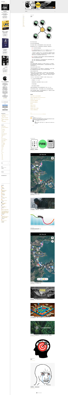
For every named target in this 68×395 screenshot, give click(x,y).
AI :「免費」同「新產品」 (4, 197)
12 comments (33, 360)
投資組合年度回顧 (3, 126)
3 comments (33, 284)
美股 (1, 137)
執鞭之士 (2, 196)
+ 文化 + (2, 159)
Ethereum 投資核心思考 (4, 139)
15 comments (33, 336)
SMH (23, 21)
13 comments (33, 388)
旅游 (1, 151)
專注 (31, 359)
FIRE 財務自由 (3, 129)
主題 (3, 54)
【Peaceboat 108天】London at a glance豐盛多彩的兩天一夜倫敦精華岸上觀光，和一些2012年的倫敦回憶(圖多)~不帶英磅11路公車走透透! (5, 212)
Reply (33, 125)
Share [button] (31, 195)
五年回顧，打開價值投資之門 (34, 109)
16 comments (33, 318)
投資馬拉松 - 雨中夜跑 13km (35, 283)
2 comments (33, 195)
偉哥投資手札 (2, 193)
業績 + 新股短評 (3, 194)
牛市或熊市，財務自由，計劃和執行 (37, 209)
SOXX (23, 23)
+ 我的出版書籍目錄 (3, 121)
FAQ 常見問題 (3, 144)
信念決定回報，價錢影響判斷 (34, 100)
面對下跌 (31, 103)
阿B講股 (2, 187)
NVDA (23, 20)
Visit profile (5, 98)
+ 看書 (2, 158)
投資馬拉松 (2, 146)
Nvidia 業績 (2, 131)
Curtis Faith (2, 221)
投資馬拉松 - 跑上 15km (34, 194)
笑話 (1, 153)
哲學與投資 (2, 145)
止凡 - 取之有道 (3, 206)
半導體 (23, 25)
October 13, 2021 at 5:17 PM (42, 120)
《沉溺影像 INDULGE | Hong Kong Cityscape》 (4, 115)
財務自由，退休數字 (34, 149)
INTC (23, 19)
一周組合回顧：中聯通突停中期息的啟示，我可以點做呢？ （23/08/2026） (4, 217)
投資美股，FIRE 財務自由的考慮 (36, 299)
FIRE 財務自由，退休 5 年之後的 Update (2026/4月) (40, 317)
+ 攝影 (2, 154)
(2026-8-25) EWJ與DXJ (4, 200)
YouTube (2, 152)
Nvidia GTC (2, 132)
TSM (23, 24)
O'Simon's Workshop (4, 220)
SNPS (23, 22)
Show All (3, 222)
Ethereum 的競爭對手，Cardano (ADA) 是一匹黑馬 (41, 335)
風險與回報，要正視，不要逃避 (34, 108)
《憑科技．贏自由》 (3, 116)
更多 (6, 54)
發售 (5, 54)
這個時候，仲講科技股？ (35, 387)
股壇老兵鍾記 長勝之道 (4, 190)
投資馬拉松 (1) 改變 (32, 106)
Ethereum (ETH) (3, 138)
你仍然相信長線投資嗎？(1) (35, 228)
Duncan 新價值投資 (37, 120)
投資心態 (24, 26)
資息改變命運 (34, 117)
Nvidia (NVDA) (3, 130)
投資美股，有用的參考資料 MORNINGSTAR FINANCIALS (37, 97)
